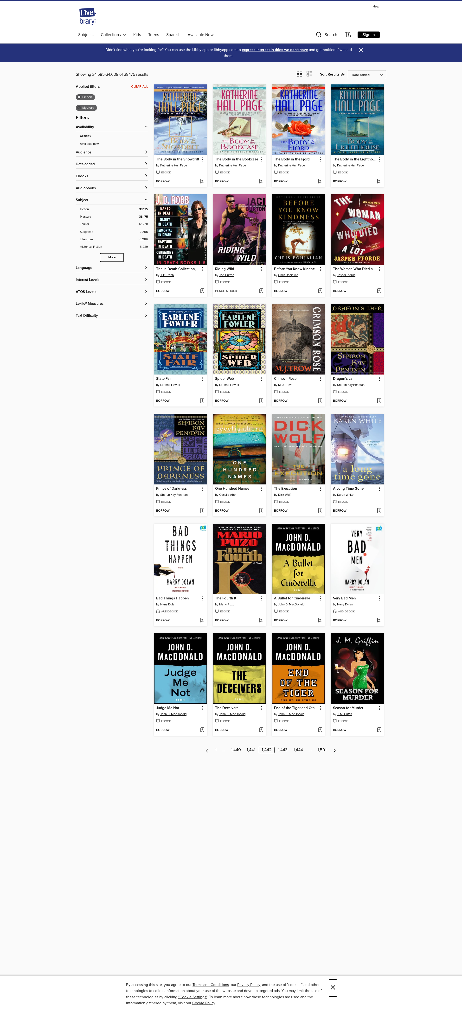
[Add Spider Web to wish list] (261, 401)
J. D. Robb (167, 275)
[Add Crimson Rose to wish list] (320, 401)
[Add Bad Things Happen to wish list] (202, 620)
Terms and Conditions (210, 984)
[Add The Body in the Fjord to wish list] (320, 181)
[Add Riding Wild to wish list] (261, 291)
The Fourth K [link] (225, 598)
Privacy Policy (248, 984)
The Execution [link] (285, 489)
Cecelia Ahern (228, 495)
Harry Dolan (168, 604)
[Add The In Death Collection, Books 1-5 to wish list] (202, 291)
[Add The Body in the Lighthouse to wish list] (379, 181)
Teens (153, 35)
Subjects (86, 35)
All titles (85, 136)
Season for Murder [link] (348, 708)
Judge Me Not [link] (167, 708)
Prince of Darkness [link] (171, 489)
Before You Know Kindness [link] (296, 269)
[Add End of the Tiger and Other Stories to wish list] (320, 730)
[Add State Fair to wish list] (202, 401)
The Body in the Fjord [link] (292, 159)
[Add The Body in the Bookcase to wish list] (261, 181)
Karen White (345, 495)
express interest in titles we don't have (275, 49)
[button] (326, 35)
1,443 (283, 750)
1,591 (322, 750)
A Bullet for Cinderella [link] (292, 598)
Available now (89, 144)
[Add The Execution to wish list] (320, 511)
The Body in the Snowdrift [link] (177, 159)
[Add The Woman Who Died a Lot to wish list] (379, 291)
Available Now (200, 35)
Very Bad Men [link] (344, 598)
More (112, 257)
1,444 (298, 750)
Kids (137, 35)
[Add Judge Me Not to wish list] (202, 730)
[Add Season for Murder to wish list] (379, 730)
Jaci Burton (226, 275)
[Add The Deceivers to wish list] (261, 730)
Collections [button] (112, 35)
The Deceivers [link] (226, 708)
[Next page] (334, 750)
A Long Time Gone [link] (348, 489)
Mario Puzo (226, 604)
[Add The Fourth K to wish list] (261, 620)
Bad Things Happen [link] (172, 598)
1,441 (251, 750)
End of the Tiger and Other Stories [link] (296, 708)
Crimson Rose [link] (285, 379)
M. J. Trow (285, 385)
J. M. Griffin (344, 714)
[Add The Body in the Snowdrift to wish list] (202, 181)
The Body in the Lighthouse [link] (355, 159)
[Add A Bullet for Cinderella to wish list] (320, 620)
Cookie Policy (203, 1003)
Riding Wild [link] (224, 269)
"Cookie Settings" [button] (192, 997)
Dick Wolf (284, 495)
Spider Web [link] (224, 379)
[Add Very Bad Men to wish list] (379, 620)
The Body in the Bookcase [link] (236, 159)
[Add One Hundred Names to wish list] (261, 511)
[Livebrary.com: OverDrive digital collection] (88, 16)
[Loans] (348, 35)
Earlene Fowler (170, 385)
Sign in (368, 35)
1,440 (236, 750)
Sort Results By (332, 74)
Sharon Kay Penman (351, 385)
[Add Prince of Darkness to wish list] (202, 511)
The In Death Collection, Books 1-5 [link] (178, 269)
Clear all (139, 86)
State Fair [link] (164, 379)
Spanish (173, 35)
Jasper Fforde (346, 275)
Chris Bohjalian (288, 275)
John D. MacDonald (291, 604)
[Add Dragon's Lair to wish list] (379, 401)
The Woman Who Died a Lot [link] (355, 269)
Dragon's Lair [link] (344, 379)
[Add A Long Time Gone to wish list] (379, 511)
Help (376, 6)
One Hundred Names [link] (232, 489)
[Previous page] (207, 750)
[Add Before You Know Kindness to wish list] (320, 291)
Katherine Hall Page (173, 165)
